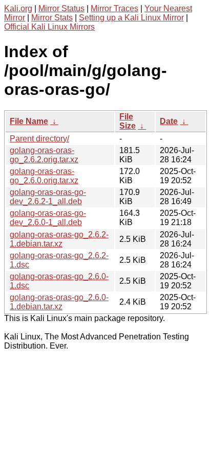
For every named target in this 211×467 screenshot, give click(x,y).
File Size (127, 121)
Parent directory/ (39, 138)
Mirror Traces (114, 8)
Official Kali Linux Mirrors (49, 26)
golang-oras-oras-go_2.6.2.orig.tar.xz (44, 155)
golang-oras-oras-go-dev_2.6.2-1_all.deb (48, 197)
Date (169, 121)
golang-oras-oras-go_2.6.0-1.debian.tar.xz (59, 302)
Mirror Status (61, 8)
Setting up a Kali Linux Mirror (131, 17)
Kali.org (18, 8)
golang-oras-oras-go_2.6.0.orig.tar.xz (44, 176)
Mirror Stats (52, 17)
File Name (29, 121)
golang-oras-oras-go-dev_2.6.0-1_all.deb (48, 218)
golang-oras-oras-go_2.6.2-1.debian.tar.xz (59, 239)
